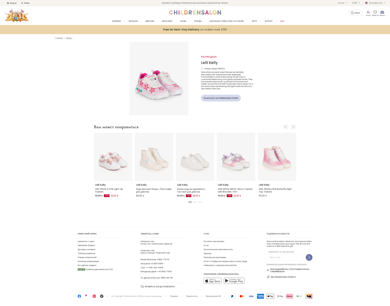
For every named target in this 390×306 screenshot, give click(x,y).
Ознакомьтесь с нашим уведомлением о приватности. (287, 264)
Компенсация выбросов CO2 (95, 269)
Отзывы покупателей (87, 257)
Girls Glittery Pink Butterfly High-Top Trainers (275, 190)
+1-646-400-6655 (154, 267)
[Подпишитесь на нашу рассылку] (309, 257)
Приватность (192, 296)
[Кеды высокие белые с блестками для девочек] (154, 157)
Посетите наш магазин (214, 241)
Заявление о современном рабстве (220, 265)
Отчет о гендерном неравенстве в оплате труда (225, 261)
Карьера (207, 253)
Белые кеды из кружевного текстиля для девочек (191, 190)
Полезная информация (88, 261)
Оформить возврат (86, 245)
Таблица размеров (86, 253)
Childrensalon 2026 (132, 296)
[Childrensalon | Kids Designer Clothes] (17, 15)
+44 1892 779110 (164, 271)
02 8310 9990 (157, 263)
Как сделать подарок (87, 265)
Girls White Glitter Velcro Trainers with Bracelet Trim (235, 190)
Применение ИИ (213, 296)
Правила (174, 296)
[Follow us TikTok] (101, 297)
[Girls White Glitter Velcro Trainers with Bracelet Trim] (236, 157)
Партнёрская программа (215, 257)
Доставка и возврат (86, 249)
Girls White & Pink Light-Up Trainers (109, 190)
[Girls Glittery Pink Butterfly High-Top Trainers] (277, 157)
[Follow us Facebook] (79, 297)
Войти (26, 3)
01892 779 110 (163, 259)
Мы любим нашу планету (283, 277)
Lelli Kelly (209, 62)
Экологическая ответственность (218, 249)
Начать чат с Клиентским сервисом (156, 242)
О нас (206, 245)
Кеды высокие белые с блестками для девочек (153, 190)
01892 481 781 (167, 277)
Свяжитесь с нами (86, 241)
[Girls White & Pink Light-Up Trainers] (113, 157)
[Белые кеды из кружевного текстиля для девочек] (195, 157)
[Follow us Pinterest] (94, 297)
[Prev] (285, 126)
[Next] (293, 126)
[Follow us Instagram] (87, 297)
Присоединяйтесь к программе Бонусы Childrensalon (289, 270)
